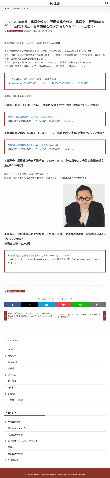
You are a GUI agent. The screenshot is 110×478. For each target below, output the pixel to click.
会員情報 (12, 394)
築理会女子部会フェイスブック (23, 441)
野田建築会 (13, 460)
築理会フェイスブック (18, 428)
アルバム (12, 375)
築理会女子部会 (15, 434)
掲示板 (11, 387)
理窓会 (11, 447)
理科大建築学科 (15, 422)
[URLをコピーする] (97, 304)
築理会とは (13, 362)
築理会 (55, 3)
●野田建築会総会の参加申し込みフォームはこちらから (35, 145)
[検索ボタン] (107, 3)
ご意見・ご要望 (15, 400)
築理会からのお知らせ (15, 31)
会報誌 (11, 368)
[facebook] (55, 471)
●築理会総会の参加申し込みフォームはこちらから (32, 117)
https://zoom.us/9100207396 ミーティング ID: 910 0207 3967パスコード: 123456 (48, 83)
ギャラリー (13, 381)
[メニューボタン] (3, 3)
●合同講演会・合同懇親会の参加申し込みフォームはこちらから (38, 255)
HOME (11, 349)
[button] (12, 304)
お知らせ (12, 356)
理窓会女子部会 (15, 454)
